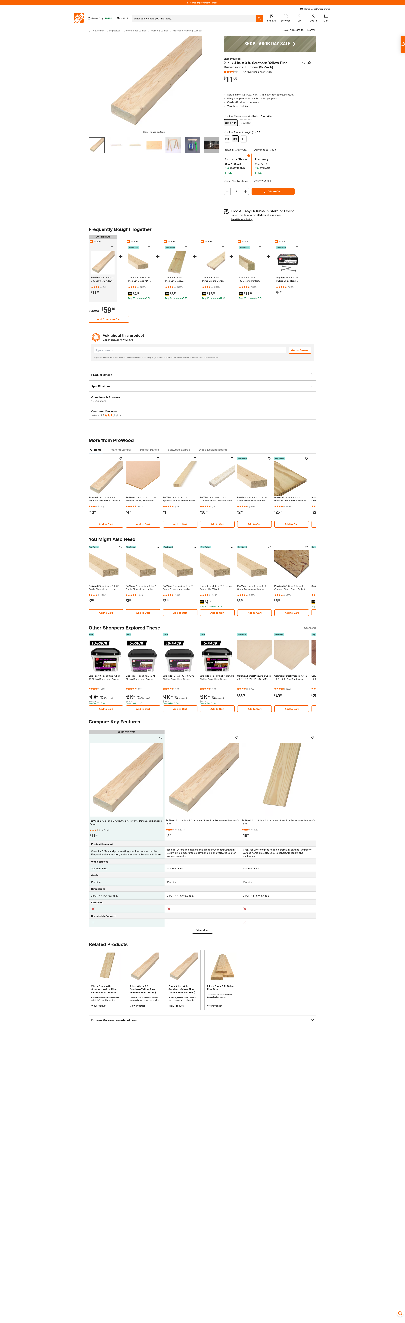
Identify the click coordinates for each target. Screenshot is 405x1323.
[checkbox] (91, 241)
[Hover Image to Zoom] (154, 83)
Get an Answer (300, 350)
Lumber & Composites (107, 30)
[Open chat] (403, 44)
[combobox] (194, 18)
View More (202, 929)
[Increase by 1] (245, 191)
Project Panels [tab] (149, 449)
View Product (98, 1005)
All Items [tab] (96, 449)
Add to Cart (275, 191)
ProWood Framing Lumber (187, 30)
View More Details (237, 105)
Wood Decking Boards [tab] (213, 449)
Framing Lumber (160, 30)
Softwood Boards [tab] (179, 449)
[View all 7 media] (211, 145)
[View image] (97, 145)
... (90, 31)
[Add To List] (303, 63)
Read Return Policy (241, 219)
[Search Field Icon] (259, 18)
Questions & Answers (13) (260, 71)
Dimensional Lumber (135, 30)
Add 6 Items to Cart (109, 319)
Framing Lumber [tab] (120, 449)
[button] (202, 375)
